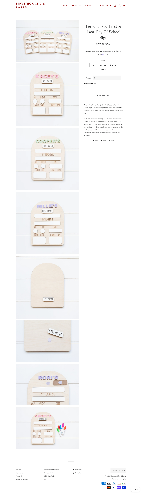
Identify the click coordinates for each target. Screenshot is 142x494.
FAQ (45, 479)
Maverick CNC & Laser (30, 5)
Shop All (90, 6)
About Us (77, 6)
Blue (103, 70)
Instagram (78, 473)
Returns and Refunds (51, 470)
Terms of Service (22, 479)
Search (18, 470)
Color (103, 60)
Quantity (89, 78)
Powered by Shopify (119, 479)
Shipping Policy (49, 476)
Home (65, 6)
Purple (102, 65)
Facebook (78, 470)
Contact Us (20, 473)
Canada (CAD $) (117, 471)
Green (113, 65)
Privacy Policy (49, 473)
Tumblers (103, 6)
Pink (93, 65)
